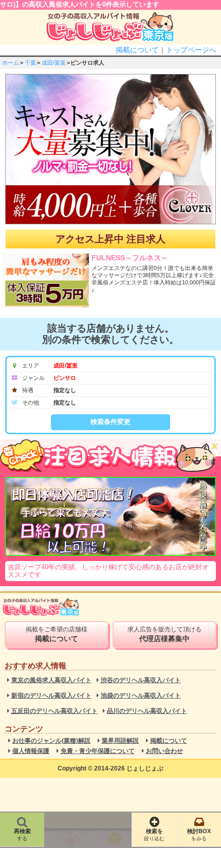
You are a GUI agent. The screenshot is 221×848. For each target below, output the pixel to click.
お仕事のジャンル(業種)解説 (51, 741)
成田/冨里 (54, 63)
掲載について (137, 50)
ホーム (10, 63)
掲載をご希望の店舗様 (56, 634)
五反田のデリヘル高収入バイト (54, 711)
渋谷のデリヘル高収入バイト (141, 680)
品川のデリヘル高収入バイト (147, 711)
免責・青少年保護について (98, 751)
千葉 (30, 63)
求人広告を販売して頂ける (164, 634)
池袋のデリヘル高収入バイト (141, 695)
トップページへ (191, 50)
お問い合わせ (164, 751)
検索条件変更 (110, 422)
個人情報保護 (30, 751)
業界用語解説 (120, 741)
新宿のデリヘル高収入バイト (51, 695)
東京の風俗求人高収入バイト (51, 680)
